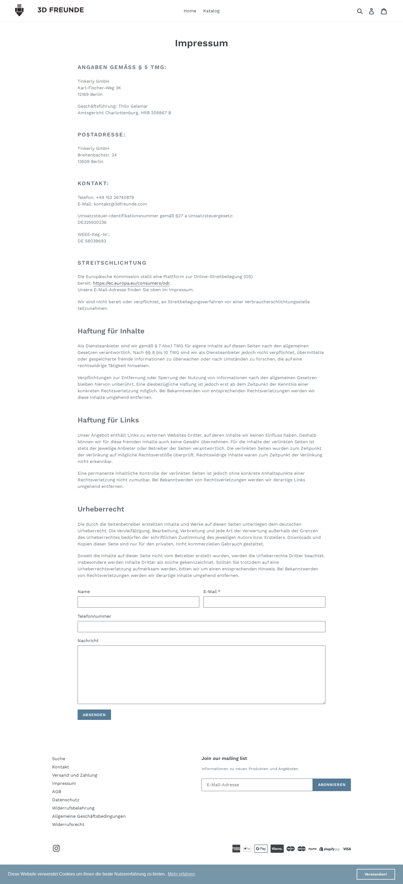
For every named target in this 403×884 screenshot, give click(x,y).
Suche (58, 758)
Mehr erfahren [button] (181, 874)
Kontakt (60, 766)
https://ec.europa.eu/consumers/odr (131, 283)
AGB (56, 791)
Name (84, 591)
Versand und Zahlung (74, 775)
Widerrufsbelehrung (73, 808)
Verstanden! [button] (376, 874)
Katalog (211, 10)
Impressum (64, 783)
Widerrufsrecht (68, 824)
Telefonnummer (94, 616)
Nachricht (88, 640)
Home (190, 10)
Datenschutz (66, 799)
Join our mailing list (224, 758)
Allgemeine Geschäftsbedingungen (89, 816)
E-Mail (211, 591)
